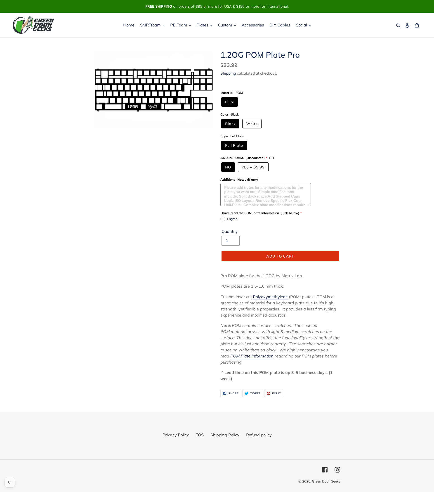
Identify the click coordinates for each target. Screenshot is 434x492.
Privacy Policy (176, 435)
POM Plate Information (252, 356)
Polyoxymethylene (270, 296)
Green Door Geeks (326, 481)
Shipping (228, 73)
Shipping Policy (224, 435)
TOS (200, 435)
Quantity (230, 231)
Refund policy (259, 435)
